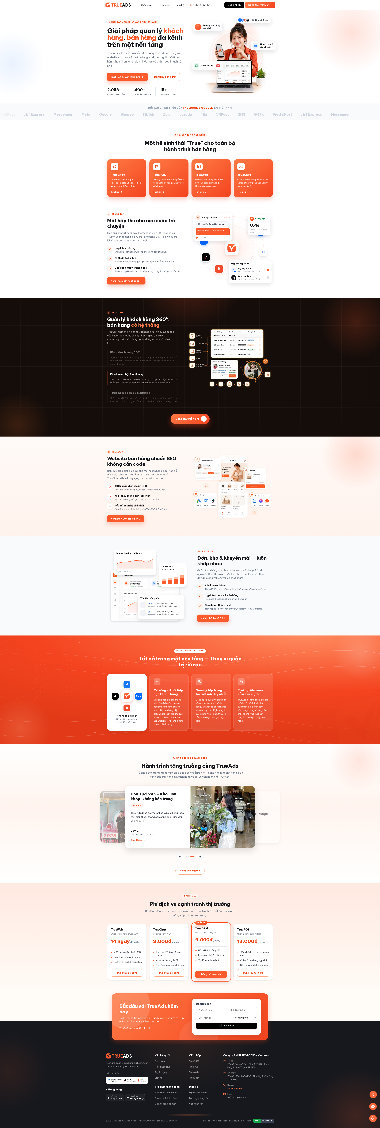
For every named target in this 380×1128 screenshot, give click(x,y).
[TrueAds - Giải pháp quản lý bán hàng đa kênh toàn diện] (119, 5)
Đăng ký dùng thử (165, 76)
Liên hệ (180, 5)
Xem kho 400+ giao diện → (126, 518)
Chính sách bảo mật (165, 1103)
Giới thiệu (160, 1061)
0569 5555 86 (201, 5)
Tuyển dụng (161, 1072)
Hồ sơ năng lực (162, 1066)
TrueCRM (194, 1061)
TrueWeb (194, 1072)
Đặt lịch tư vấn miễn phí (127, 77)
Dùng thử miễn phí (190, 418)
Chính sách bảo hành (166, 1098)
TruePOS (193, 1066)
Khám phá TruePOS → (213, 618)
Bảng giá (165, 5)
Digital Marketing (198, 1092)
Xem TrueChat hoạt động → (126, 280)
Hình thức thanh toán (166, 1092)
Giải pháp (146, 5)
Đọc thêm (138, 840)
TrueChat (194, 1077)
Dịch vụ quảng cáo (199, 1098)
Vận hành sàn (196, 1103)
